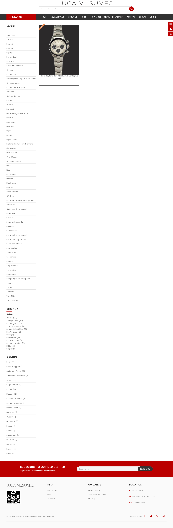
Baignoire (10, 44)
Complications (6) (14, 340)
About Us (51, 499)
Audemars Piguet (15, 371)
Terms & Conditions (97, 494)
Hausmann (12, 435)
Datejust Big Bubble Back (17, 113)
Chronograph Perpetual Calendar (21, 79)
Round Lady (11, 231)
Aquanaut (10, 35)
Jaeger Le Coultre (15, 403)
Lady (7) (10, 335)
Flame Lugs (11, 148)
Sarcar (10, 430)
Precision (10, 226)
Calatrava (10, 61)
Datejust (10, 109)
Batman (9, 48)
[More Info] (59, 52)
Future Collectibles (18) (16, 329)
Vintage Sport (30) (14, 321)
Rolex (10, 362)
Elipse (8, 131)
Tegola (9, 283)
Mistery (9, 178)
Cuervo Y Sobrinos (16, 398)
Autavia (9, 39)
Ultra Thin (10, 296)
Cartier (11, 389)
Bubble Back (11, 57)
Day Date (10, 118)
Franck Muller (13, 408)
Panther (9, 218)
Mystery (9, 187)
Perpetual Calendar (14, 222)
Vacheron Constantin (17, 375)
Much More (11, 183)
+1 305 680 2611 (139, 502)
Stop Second (12, 265)
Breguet (11, 449)
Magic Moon (11, 174)
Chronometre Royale (15, 87)
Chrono (9, 70)
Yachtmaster (12, 300)
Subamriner (11, 270)
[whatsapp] (164, 516)
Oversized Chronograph (16, 209)
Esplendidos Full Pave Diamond (19, 144)
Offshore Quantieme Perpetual (20, 200)
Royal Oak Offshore (15, 244)
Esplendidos (11, 139)
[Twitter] (151, 516)
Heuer (10, 453)
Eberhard (11, 440)
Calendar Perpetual (14, 65)
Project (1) (11, 349)
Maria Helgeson (49, 516)
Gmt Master (11, 152)
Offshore (10, 196)
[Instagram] (157, 516)
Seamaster (11, 252)
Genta (10, 444)
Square (9, 261)
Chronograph (12, 74)
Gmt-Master (11, 157)
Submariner (11, 274)
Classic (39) (11, 318)
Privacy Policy (94, 490)
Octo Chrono (12, 192)
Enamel (9, 135)
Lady (8, 165)
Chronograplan (13, 83)
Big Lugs (9, 52)
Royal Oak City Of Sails (16, 239)
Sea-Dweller (11, 248)
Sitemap (92, 499)
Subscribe (145, 469)
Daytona (10, 126)
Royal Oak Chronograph (16, 235)
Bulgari (10, 426)
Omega (11, 380)
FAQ (49, 494)
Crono (9, 100)
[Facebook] (144, 516)
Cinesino (10, 92)
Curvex (9, 105)
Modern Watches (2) (15, 343)
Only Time (11, 205)
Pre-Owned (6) (13, 337)
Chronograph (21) (14, 323)
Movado (11, 394)
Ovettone (10, 213)
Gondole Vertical (13, 161)
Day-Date (10, 122)
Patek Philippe (14, 366)
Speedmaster (12, 257)
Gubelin (11, 417)
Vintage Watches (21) (15, 326)
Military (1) (11, 346)
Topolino (10, 291)
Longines (11, 412)
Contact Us (52, 490)
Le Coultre (12, 421)
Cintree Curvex (13, 96)
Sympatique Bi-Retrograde (18, 278)
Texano (9, 287)
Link (8, 170)
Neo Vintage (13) (13, 332)
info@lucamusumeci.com (143, 496)
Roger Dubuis (13, 385)
